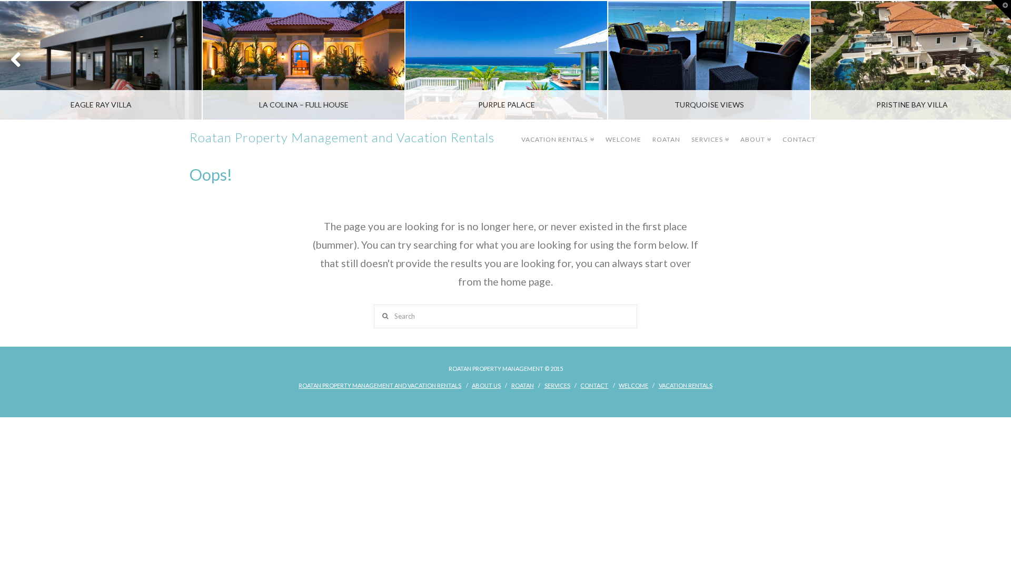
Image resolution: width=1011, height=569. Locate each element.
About (754, 132)
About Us (486, 385)
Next (988, 60)
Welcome (623, 139)
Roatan (666, 139)
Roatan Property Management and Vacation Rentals (342, 137)
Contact (799, 139)
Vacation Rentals (556, 132)
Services (709, 132)
